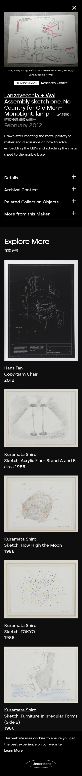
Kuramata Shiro (20, 454)
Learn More (13, 750)
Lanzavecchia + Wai (29, 95)
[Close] (74, 8)
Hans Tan (13, 367)
